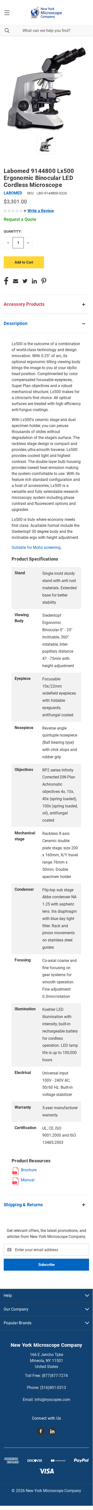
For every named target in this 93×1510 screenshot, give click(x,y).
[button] (38, 210)
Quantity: (13, 231)
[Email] (15, 281)
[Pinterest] (43, 281)
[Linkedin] (34, 281)
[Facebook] (6, 281)
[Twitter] (25, 281)
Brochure (29, 1170)
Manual (27, 1180)
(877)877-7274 (55, 1375)
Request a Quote (20, 219)
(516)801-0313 (53, 1387)
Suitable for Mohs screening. (37, 547)
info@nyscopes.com (52, 1399)
